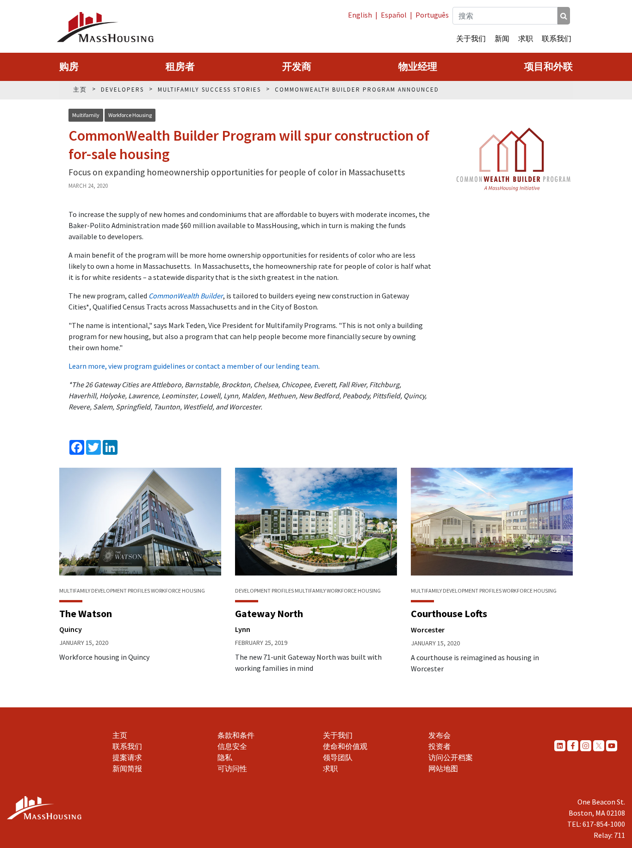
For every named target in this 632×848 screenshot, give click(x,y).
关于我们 (471, 38)
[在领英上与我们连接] (559, 746)
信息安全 (232, 746)
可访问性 (232, 768)
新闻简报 (127, 768)
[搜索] (564, 16)
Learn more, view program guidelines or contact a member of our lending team (193, 366)
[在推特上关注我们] (598, 746)
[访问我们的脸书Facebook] (572, 746)
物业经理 (417, 67)
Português (432, 14)
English (360, 14)
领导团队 (338, 757)
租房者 (180, 67)
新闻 (502, 38)
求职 (525, 38)
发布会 (439, 735)
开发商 (296, 67)
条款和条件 (235, 735)
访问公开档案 (450, 757)
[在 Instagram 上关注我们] (585, 746)
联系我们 (556, 38)
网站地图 (443, 768)
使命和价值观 (345, 746)
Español (394, 14)
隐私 (224, 757)
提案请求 (127, 757)
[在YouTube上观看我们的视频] (611, 746)
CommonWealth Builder (186, 295)
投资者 (439, 746)
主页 (119, 735)
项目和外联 (548, 67)
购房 (69, 67)
